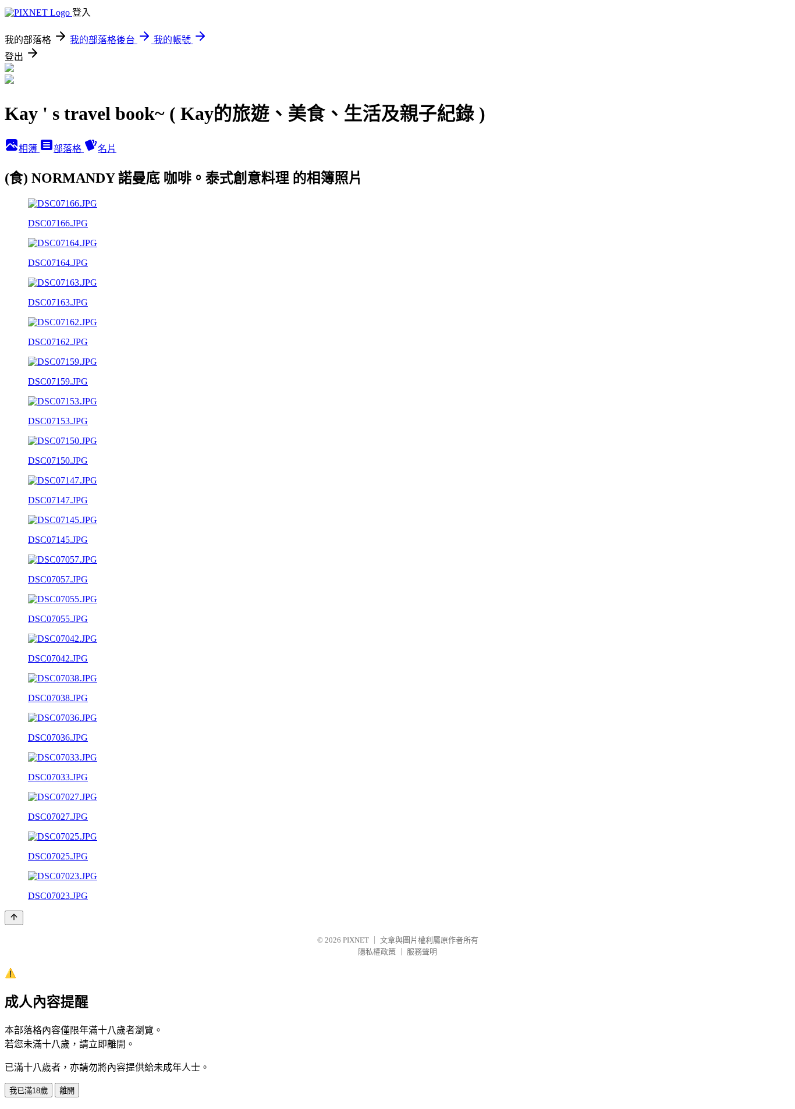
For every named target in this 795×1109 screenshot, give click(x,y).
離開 (66, 1090)
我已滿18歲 (28, 1090)
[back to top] (14, 918)
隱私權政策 (377, 951)
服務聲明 (422, 951)
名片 (107, 149)
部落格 (69, 149)
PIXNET (356, 940)
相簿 (29, 149)
